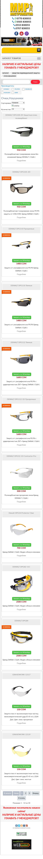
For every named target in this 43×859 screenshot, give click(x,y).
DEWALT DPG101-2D (21, 172)
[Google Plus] (27, 826)
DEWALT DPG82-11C (21, 567)
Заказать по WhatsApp (21, 147)
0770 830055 (24, 18)
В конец (21, 798)
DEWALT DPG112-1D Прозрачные (21, 399)
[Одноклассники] (22, 826)
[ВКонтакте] (16, 826)
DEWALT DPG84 (21, 621)
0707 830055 (23, 28)
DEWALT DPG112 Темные (21, 342)
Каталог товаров (11, 58)
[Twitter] (19, 826)
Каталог (6, 73)
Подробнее (21, 161)
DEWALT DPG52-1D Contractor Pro (21, 456)
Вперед (36, 793)
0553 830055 (23, 25)
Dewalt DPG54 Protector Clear (21, 513)
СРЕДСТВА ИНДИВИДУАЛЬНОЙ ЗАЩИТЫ (26, 73)
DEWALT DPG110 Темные (21, 285)
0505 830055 (24, 22)
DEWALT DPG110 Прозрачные (21, 229)
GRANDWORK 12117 (21, 675)
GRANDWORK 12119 (21, 734)
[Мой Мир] (24, 826)
